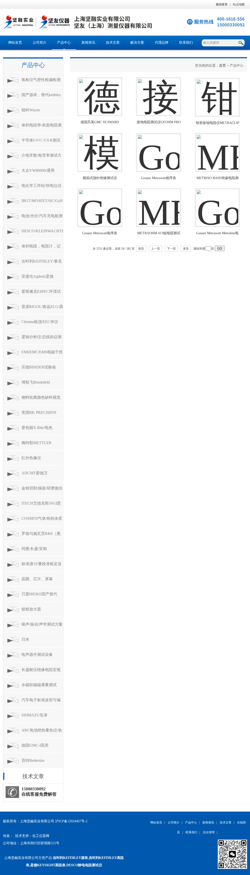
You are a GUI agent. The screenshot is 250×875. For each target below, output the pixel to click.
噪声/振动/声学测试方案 (41, 624)
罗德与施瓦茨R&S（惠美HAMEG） (41, 536)
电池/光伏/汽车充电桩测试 (41, 218)
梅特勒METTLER (36, 443)
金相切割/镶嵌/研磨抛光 (41, 488)
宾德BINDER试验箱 (38, 367)
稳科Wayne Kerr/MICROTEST (36, 112)
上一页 (155, 248)
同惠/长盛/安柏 (34, 549)
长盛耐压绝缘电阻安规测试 (41, 672)
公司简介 (39, 42)
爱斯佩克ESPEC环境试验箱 (41, 294)
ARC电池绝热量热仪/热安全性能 (41, 733)
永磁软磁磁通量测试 (39, 685)
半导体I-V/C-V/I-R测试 (40, 140)
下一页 (171, 248)
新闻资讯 (88, 42)
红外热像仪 (31, 458)
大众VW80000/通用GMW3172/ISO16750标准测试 (40, 173)
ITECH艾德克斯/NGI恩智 (41, 506)
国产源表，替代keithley (41, 95)
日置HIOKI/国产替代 (39, 594)
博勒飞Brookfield (35, 382)
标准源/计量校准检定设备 (41, 566)
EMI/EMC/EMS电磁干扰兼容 (42, 354)
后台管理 (209, 832)
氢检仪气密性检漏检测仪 (41, 82)
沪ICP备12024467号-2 (71, 821)
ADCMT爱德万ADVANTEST (34, 475)
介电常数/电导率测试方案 (41, 158)
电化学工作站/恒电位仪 (41, 185)
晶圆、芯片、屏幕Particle (37, 581)
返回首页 (222, 4)
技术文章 (113, 42)
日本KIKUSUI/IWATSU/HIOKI (42, 642)
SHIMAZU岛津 (34, 715)
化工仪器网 (40, 836)
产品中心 (64, 42)
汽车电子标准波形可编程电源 (41, 702)
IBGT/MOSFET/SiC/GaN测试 (42, 203)
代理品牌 (161, 42)
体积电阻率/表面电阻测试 (41, 127)
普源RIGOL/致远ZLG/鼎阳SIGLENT (42, 309)
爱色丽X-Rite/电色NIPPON (36, 430)
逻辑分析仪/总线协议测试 (41, 339)
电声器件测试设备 (37, 654)
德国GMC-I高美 (35, 745)
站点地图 (239, 4)
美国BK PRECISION (38, 412)
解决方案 (137, 42)
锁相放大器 (31, 609)
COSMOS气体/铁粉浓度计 (41, 521)
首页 (222, 65)
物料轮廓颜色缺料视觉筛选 (41, 400)
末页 (186, 248)
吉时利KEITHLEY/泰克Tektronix (41, 264)
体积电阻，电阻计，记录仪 (41, 249)
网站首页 (15, 42)
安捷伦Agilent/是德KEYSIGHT (37, 279)
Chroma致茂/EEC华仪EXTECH (39, 324)
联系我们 (186, 42)
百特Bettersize (32, 760)
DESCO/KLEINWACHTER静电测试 (42, 233)
